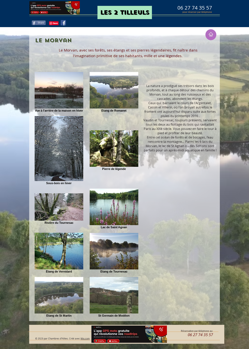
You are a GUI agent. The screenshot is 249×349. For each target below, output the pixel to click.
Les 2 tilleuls (124, 12)
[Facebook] (63, 22)
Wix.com (85, 338)
